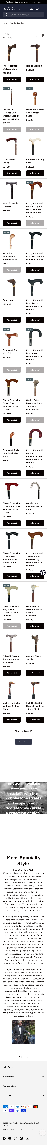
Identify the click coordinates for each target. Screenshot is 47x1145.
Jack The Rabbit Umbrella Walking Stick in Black (35, 706)
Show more (23, 742)
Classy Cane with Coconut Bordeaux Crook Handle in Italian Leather (34, 456)
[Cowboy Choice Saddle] (35, 643)
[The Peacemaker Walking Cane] (12, 53)
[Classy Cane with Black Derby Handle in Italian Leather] (35, 287)
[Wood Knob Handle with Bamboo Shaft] (12, 240)
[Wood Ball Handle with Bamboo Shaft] (35, 96)
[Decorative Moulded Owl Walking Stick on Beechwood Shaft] (12, 96)
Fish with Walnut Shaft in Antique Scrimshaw (11, 659)
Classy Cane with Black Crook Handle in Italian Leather (34, 355)
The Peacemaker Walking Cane (11, 67)
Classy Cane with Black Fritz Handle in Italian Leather (35, 256)
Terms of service (16, 1129)
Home (5, 23)
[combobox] (23, 14)
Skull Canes (35, 923)
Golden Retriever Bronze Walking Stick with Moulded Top (34, 405)
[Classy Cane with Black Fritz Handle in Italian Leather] (35, 240)
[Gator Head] (12, 287)
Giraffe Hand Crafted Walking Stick (34, 506)
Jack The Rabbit (34, 65)
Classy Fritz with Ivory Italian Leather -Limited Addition (11, 611)
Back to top (24, 1057)
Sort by (6, 34)
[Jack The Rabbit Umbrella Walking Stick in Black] (35, 690)
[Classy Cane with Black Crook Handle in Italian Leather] (35, 337)
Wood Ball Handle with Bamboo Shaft (35, 112)
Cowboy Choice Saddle (33, 658)
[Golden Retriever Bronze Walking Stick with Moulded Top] (35, 387)
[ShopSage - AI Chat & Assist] (42, 1132)
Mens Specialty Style (17, 23)
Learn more (36, 2)
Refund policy (29, 1129)
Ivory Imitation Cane (13, 963)
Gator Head (8, 300)
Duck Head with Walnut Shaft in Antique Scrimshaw (34, 611)
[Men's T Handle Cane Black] (12, 190)
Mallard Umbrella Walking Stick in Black (11, 706)
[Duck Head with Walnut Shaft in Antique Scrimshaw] (35, 593)
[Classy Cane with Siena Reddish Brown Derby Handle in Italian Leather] (35, 540)
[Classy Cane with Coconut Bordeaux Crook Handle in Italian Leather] (35, 437)
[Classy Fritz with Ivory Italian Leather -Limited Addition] (12, 593)
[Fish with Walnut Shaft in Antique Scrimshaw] (12, 643)
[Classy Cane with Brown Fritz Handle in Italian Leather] (12, 387)
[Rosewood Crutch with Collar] (12, 337)
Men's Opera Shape (9, 161)
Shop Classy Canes (23, 837)
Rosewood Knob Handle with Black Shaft (12, 453)
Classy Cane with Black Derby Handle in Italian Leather (34, 305)
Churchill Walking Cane (35, 161)
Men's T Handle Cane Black (10, 205)
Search (5, 1129)
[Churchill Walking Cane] (35, 146)
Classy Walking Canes (16, 1123)
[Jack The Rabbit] (35, 53)
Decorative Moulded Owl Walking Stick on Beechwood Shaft (11, 114)
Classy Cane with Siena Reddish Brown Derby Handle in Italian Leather (34, 559)
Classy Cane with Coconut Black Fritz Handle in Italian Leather (11, 558)
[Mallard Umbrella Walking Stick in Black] (12, 690)
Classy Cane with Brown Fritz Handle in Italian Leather (11, 405)
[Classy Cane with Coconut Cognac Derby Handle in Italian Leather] (35, 190)
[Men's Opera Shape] (12, 146)
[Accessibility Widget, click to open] (43, 572)
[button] (37, 8)
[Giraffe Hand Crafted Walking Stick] (35, 490)
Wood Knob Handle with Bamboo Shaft (10, 256)
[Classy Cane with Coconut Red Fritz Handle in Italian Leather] (12, 490)
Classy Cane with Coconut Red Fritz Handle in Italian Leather (11, 508)
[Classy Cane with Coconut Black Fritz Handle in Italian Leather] (12, 540)
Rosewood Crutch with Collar (11, 351)
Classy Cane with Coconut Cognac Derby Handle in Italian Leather (34, 208)
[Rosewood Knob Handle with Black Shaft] (12, 437)
